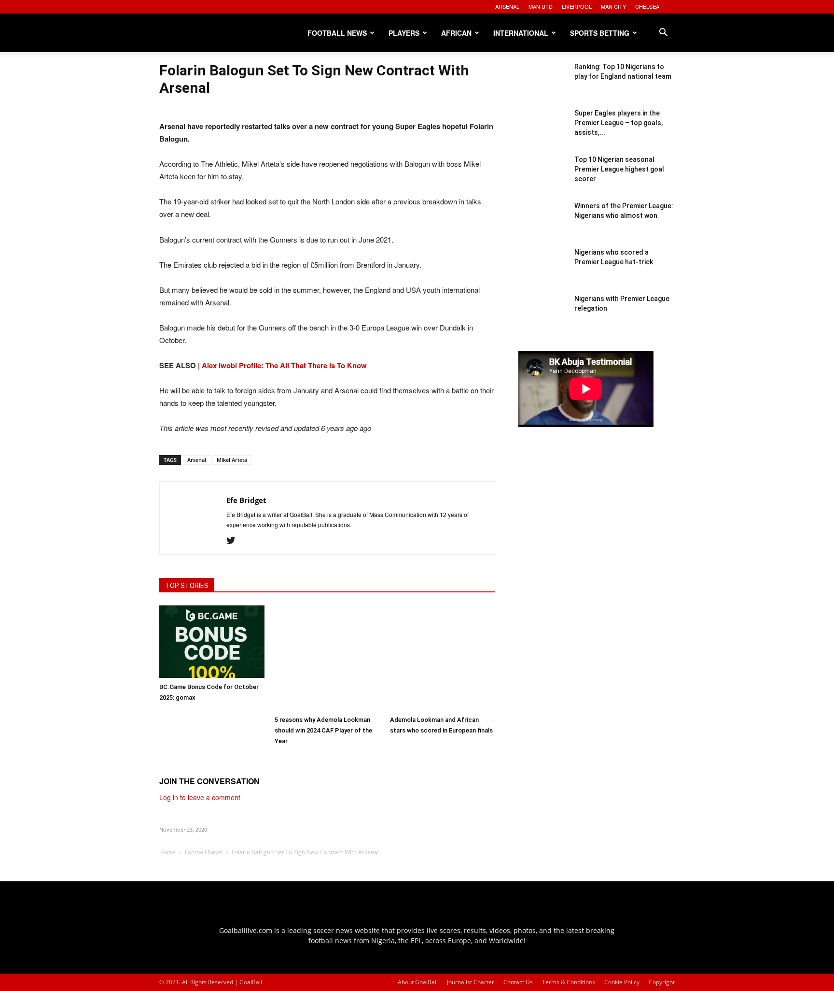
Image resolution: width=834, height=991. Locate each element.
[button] (663, 33)
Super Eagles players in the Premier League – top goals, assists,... (618, 122)
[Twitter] (234, 540)
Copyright (662, 982)
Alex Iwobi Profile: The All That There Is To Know (284, 365)
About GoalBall (418, 982)
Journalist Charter (470, 982)
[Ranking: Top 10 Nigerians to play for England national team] (542, 86)
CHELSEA (647, 6)
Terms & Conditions (568, 982)
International (520, 33)
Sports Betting (599, 33)
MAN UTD (540, 6)
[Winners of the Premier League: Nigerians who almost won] (542, 225)
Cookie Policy (621, 982)
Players (404, 33)
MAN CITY (613, 6)
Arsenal (196, 459)
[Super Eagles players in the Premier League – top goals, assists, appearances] (542, 132)
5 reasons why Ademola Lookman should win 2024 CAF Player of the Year (323, 730)
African (456, 33)
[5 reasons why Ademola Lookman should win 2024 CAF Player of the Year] (327, 658)
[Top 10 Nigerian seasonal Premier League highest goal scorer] (542, 179)
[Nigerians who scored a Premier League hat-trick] (542, 271)
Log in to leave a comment (199, 797)
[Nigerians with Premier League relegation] (542, 318)
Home (167, 852)
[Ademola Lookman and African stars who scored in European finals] (442, 658)
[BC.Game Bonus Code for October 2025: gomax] (211, 641)
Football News (337, 33)
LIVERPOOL (577, 6)
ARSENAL (507, 6)
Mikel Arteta (232, 459)
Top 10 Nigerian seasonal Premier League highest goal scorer (619, 169)
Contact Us (518, 982)
